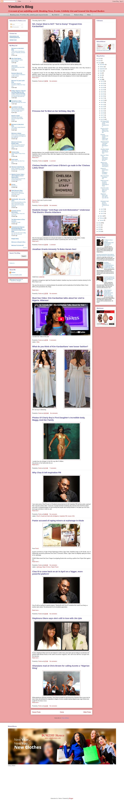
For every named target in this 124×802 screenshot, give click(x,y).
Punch (37, 548)
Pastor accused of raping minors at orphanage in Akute (58, 520)
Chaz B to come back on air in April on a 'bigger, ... (105, 189)
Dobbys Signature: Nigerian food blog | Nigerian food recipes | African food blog (18, 92)
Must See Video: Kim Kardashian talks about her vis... (105, 158)
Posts (13, 24)
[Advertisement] (61, 95)
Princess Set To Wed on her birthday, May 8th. (53, 111)
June (101, 75)
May (101, 77)
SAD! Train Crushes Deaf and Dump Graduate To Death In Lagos (18, 146)
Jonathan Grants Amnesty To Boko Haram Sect (54, 249)
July (101, 73)
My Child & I (55, 14)
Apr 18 (102, 96)
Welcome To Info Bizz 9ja (17, 167)
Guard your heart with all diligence (50, 516)
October (102, 66)
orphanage (39, 567)
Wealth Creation (15, 115)
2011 (99, 225)
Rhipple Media (15, 238)
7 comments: (53, 468)
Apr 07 (102, 115)
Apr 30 (102, 81)
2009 (99, 229)
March (101, 216)
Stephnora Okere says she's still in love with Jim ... (104, 196)
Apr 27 (102, 85)
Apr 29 (102, 83)
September (102, 68)
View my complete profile (16, 274)
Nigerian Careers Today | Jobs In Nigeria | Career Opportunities (17, 176)
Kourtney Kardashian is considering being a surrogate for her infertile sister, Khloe (109, 265)
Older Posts (87, 712)
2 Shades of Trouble (15, 222)
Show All (24, 247)
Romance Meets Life (16, 73)
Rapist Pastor (54, 567)
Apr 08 (102, 113)
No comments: (54, 81)
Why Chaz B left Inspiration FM (46, 472)
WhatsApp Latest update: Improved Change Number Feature (17, 118)
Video (89, 14)
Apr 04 (102, 119)
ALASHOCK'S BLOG (16, 107)
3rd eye (13, 184)
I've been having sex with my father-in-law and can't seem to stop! (109, 279)
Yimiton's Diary (78, 14)
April (101, 79)
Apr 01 (102, 213)
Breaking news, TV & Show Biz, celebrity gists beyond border (29, 14)
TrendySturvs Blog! (16, 101)
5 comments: (53, 340)
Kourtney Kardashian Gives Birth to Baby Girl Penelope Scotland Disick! (105, 255)
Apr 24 (102, 91)
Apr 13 (102, 104)
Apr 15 (102, 102)
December (102, 64)
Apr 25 (102, 89)
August (101, 71)
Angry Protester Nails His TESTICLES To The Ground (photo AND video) (17, 193)
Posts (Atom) (65, 718)
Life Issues (66, 14)
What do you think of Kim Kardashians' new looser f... (105, 164)
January (102, 220)
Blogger (71, 798)
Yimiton (13, 272)
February (102, 218)
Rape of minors (47, 567)
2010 (99, 227)
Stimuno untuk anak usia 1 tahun (18, 102)
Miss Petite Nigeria (16, 58)
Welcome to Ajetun (16, 133)
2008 (99, 231)
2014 (99, 60)
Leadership (41, 277)
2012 (99, 223)
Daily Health (14, 159)
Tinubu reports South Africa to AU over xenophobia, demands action (18, 52)
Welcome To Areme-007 (17, 245)
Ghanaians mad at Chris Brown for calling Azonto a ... (105, 204)
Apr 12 (102, 106)
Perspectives (14, 185)
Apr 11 (102, 108)
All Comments (15, 27)
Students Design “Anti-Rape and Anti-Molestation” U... (105, 144)
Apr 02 (102, 211)
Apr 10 (102, 111)
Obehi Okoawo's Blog (16, 190)
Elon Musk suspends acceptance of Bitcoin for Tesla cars (18, 85)
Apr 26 (102, 87)
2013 (99, 62)
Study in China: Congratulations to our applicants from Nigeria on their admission (18, 136)
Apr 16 (102, 100)
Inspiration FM (63, 516)
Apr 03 (102, 209)
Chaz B (38, 516)
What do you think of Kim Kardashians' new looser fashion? (60, 346)
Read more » (35, 77)
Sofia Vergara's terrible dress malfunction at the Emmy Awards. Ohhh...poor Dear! (108, 293)
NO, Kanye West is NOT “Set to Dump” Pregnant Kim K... (105, 124)
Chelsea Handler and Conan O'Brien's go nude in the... (104, 137)
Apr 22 (102, 94)
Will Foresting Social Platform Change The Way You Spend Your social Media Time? (17, 110)
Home (62, 712)
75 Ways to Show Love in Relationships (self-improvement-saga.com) (109, 242)
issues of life (71, 516)
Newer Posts (36, 712)
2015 (99, 58)
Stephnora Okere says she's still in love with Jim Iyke (57, 618)
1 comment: (53, 161)
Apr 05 (102, 117)
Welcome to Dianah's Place (18, 242)
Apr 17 (102, 98)
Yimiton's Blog (20, 7)
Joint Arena (14, 66)
